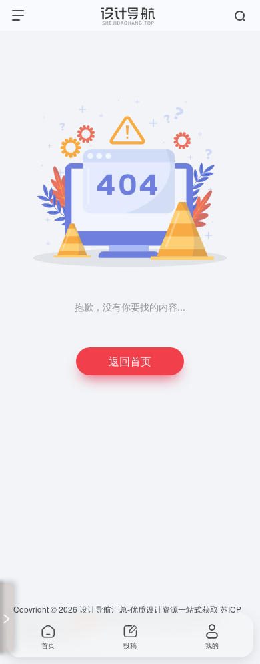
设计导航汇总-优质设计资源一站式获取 (148, 609)
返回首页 (130, 361)
